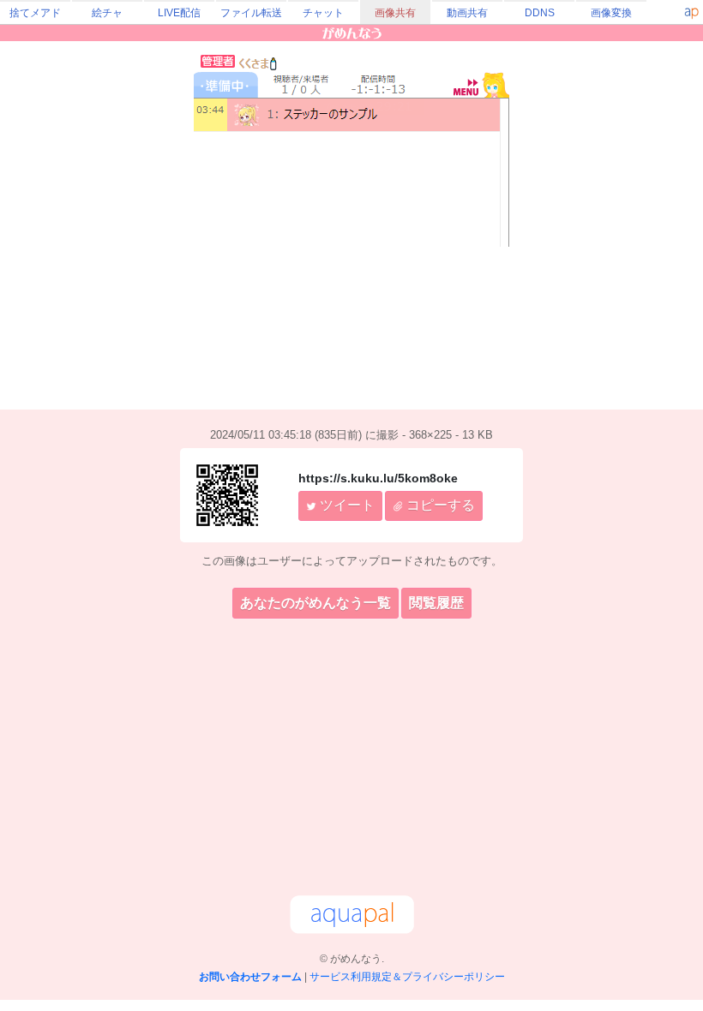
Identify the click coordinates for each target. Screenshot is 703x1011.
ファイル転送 (251, 13)
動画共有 (467, 13)
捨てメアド (35, 13)
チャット (323, 13)
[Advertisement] (351, 760)
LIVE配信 (179, 13)
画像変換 (611, 13)
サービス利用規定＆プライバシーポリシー (407, 977)
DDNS (540, 13)
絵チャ (107, 13)
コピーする (439, 505)
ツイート (345, 505)
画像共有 (395, 13)
